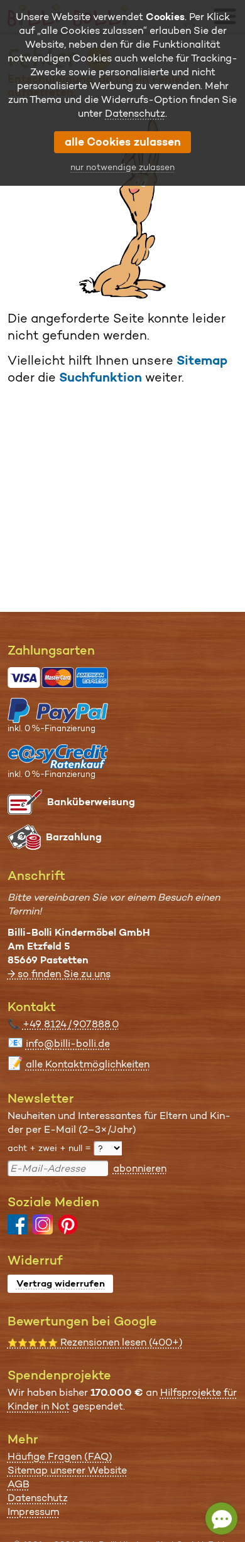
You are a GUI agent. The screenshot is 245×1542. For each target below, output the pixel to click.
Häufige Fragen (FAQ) (60, 1456)
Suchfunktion (100, 377)
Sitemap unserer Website (67, 1470)
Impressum (33, 1512)
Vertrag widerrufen (60, 1283)
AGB (19, 1484)
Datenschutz (38, 1498)
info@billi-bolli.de (68, 1043)
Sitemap (202, 360)
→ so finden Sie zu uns (59, 974)
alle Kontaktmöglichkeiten (88, 1064)
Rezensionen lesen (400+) (95, 1342)
